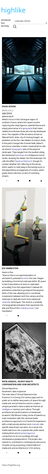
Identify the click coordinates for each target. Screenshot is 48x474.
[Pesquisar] (15, 27)
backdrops (19, 155)
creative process (27, 308)
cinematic (6, 302)
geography (27, 128)
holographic (16, 149)
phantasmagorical (27, 433)
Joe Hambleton (10, 268)
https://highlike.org (11, 465)
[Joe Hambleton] (24, 227)
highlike (13, 10)
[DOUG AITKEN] (24, 71)
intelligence (7, 409)
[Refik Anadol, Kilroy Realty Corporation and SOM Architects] (24, 351)
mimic (26, 278)
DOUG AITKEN (9, 106)
